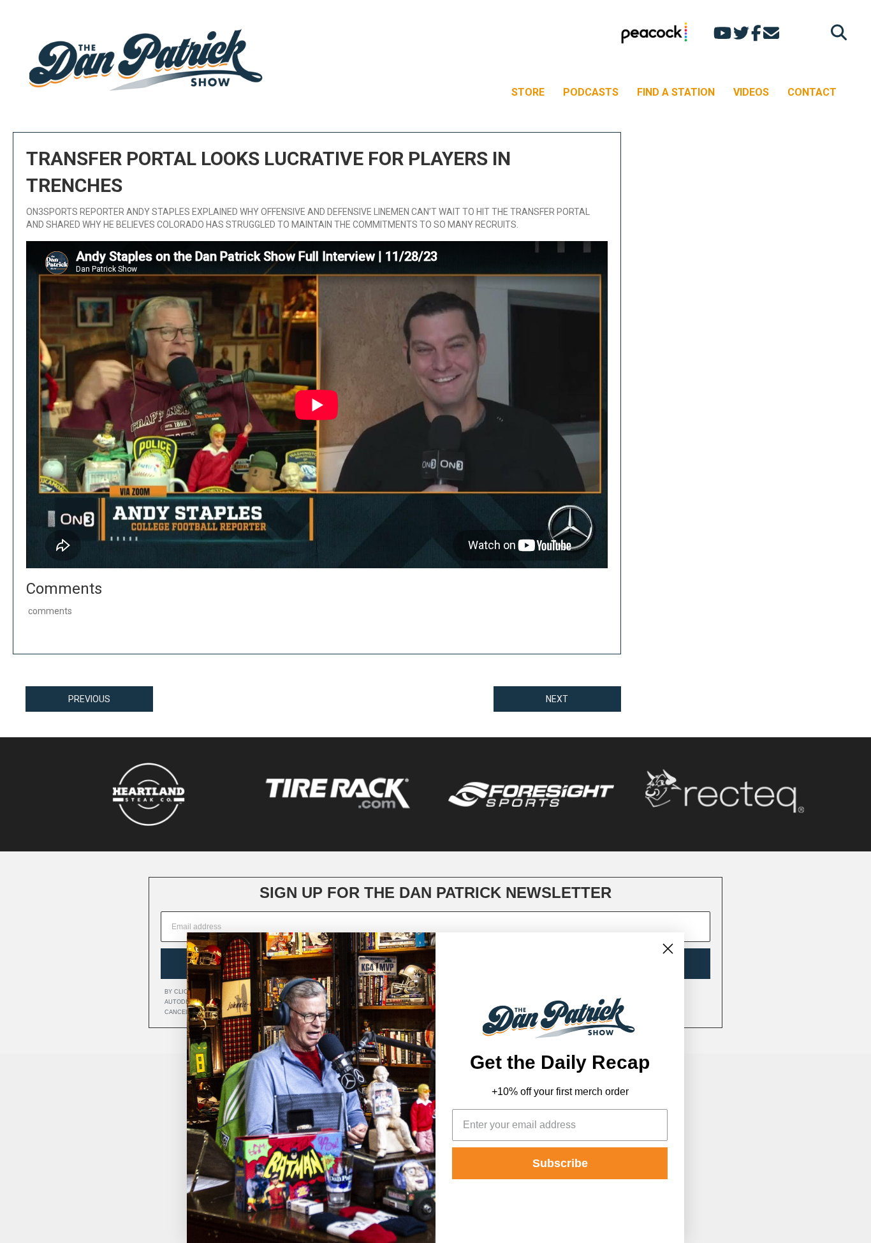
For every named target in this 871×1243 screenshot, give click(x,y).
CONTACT (812, 92)
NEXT (557, 699)
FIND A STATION (676, 92)
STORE (528, 92)
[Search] (835, 32)
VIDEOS (751, 92)
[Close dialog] (668, 949)
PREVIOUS (89, 699)
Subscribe (560, 1163)
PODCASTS (590, 92)
